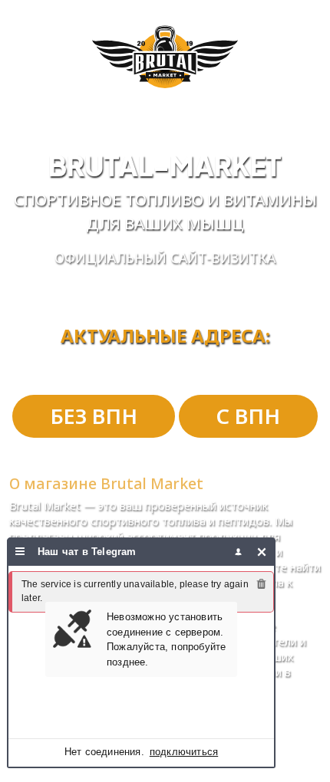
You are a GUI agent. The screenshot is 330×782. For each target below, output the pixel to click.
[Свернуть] (262, 551)
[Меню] (20, 551)
